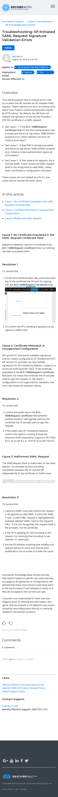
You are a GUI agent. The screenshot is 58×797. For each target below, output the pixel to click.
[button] (53, 6)
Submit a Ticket (10, 706)
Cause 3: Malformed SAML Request (23, 218)
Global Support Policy (13, 691)
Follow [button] (8, 47)
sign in (11, 659)
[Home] (16, 7)
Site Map (23, 789)
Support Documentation (40, 21)
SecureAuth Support (13, 21)
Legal (16, 789)
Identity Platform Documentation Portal (23, 684)
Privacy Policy (7, 789)
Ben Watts (17, 56)
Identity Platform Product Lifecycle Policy (23, 688)
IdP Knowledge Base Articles (20, 24)
